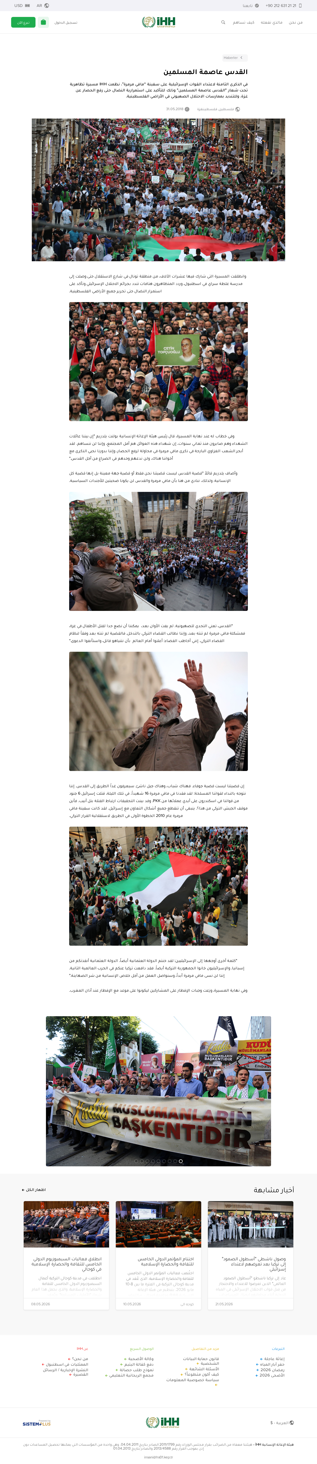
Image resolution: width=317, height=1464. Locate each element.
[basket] (43, 22)
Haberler (231, 57)
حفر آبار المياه (272, 1364)
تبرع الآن (23, 22)
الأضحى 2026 (272, 1375)
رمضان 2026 (273, 1369)
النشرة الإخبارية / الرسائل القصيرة (65, 1372)
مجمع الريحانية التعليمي (131, 1375)
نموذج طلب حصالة (137, 1369)
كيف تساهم (243, 22)
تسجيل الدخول (66, 22)
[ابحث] (223, 22)
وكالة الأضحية (141, 1358)
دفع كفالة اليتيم (139, 1364)
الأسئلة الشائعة (204, 1369)
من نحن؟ (80, 1358)
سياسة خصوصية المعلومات (192, 1380)
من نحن (296, 22)
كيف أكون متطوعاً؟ (202, 1374)
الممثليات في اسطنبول (67, 1364)
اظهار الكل (36, 1189)
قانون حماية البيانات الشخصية (201, 1361)
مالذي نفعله (271, 22)
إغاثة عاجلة (274, 1358)
